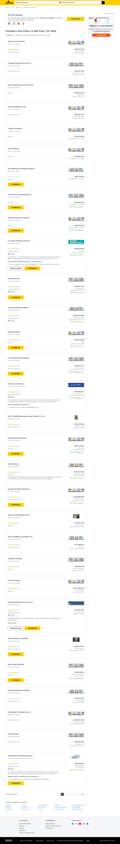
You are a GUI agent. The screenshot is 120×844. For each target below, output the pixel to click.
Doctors (40, 809)
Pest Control (25, 809)
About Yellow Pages (25, 823)
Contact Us (22, 830)
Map (10, 35)
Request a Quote (15, 268)
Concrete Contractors (61, 807)
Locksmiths (9, 809)
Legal (87, 840)
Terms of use (50, 840)
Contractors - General (27, 758)
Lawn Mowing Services (77, 805)
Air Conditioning (75, 807)
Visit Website (15, 184)
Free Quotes (75, 19)
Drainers (23, 386)
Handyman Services (77, 809)
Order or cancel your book (26, 832)
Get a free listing (50, 823)
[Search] (103, 2)
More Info (17, 52)
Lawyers (24, 805)
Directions (11, 52)
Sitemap (21, 828)
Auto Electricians (43, 805)
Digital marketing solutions (53, 826)
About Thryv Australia (26, 840)
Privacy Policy (39, 840)
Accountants (41, 807)
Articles (21, 826)
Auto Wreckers (59, 809)
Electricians (9, 807)
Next (82, 794)
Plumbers (8, 805)
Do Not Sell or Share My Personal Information (70, 840)
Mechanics (25, 807)
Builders (57, 805)
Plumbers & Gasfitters (14, 44)
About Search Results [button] (109, 13)
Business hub (49, 828)
